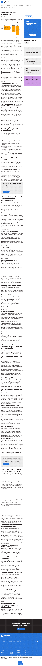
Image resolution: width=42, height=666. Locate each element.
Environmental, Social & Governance (21, 655)
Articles (8, 5)
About (18, 643)
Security (18, 650)
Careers (18, 648)
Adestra (2, 643)
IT (9, 650)
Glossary (28, 5)
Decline (20, 662)
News (26, 650)
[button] (40, 1)
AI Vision (18, 652)
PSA (26, 42)
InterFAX (2, 648)
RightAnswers (3, 654)
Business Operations (12, 643)
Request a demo (28, 16)
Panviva (2, 650)
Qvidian (2, 652)
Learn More (6, 191)
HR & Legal (11, 648)
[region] (21, 661)
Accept (20, 664)
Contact (26, 654)
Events (26, 643)
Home (2, 5)
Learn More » (6, 658)
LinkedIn (34, 650)
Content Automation (18, 5)
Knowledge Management (11, 653)
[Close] (40, 658)
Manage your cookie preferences (20, 660)
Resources (27, 648)
